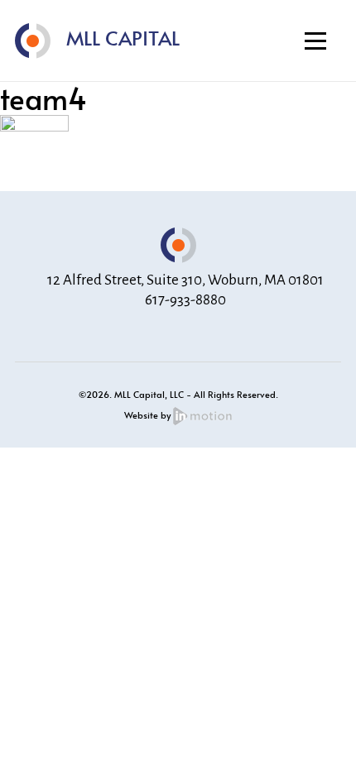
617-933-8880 (185, 300)
